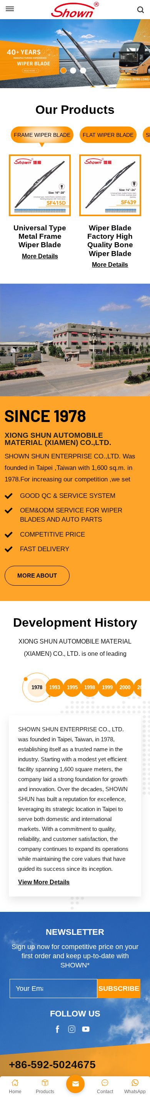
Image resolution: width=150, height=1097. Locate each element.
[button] (63, 70)
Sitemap (71, 1051)
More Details (40, 256)
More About (37, 575)
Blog (43, 1051)
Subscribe (118, 859)
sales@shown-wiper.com (45, 977)
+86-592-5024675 (52, 935)
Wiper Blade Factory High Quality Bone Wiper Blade (110, 241)
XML (98, 1051)
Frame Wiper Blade (42, 135)
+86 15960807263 (34, 964)
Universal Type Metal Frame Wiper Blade (39, 236)
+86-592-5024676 (34, 951)
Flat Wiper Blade (108, 135)
